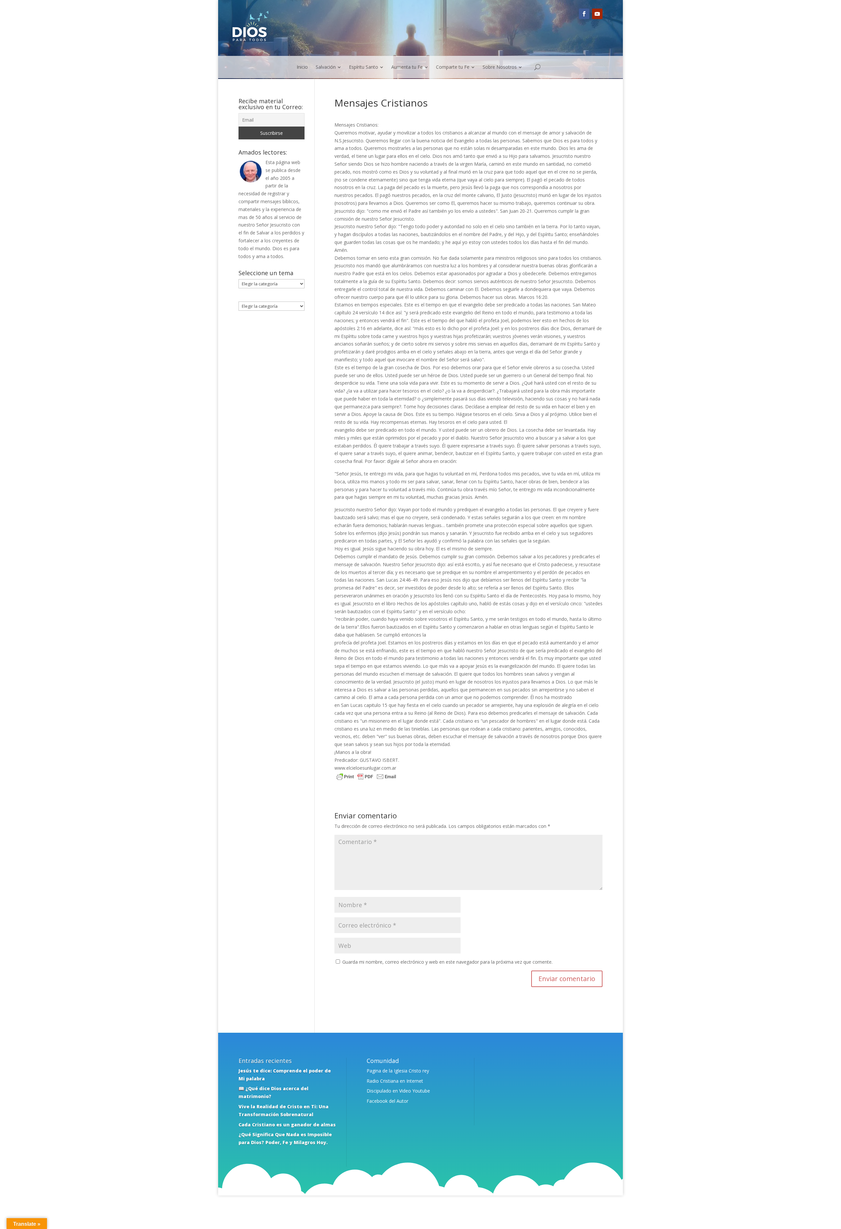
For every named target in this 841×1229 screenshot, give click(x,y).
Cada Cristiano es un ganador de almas (287, 1124)
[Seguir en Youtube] (597, 14)
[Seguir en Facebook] (584, 14)
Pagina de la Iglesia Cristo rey (398, 1071)
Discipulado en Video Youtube (398, 1091)
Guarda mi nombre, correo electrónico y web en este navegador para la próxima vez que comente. (447, 962)
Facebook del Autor (387, 1101)
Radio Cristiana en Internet (395, 1081)
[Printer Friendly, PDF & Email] (366, 778)
